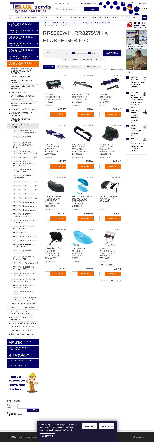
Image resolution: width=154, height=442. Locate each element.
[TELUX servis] (30, 7)
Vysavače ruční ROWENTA (23, 304)
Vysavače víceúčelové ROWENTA (22, 318)
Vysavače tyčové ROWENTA (24, 308)
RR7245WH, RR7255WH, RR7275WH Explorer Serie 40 (25, 152)
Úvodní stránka (10, 18)
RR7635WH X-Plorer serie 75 (24, 186)
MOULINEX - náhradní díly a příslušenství (21, 51)
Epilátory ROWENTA (20, 77)
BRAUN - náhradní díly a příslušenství (20, 25)
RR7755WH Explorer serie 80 (24, 206)
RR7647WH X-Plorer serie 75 (24, 190)
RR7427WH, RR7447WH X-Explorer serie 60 (24, 177)
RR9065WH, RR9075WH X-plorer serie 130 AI (24, 280)
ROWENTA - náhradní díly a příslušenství (20, 64)
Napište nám (128, 18)
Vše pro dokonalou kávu (21, 361)
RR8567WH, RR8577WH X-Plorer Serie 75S (24, 258)
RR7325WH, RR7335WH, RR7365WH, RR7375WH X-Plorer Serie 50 (24, 163)
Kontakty (59, 18)
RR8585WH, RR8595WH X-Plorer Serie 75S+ (24, 268)
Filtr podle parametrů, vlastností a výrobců (82, 59)
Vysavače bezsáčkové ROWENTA (21, 114)
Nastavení (47, 436)
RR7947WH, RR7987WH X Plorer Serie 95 (23, 227)
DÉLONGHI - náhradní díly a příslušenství (21, 31)
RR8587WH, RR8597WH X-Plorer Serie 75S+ (24, 274)
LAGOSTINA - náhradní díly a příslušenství (19, 355)
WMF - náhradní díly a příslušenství (19, 348)
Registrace (142, 3)
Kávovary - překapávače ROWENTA (22, 87)
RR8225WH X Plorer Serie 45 (24, 236)
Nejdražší (76, 67)
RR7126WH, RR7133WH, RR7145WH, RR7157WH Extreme (23, 145)
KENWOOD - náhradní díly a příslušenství (21, 38)
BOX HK (45, 18)
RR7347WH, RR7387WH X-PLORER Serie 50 (24, 171)
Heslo (9, 407)
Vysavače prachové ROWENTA (20, 120)
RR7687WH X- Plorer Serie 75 (25, 198)
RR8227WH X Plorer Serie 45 (24, 241)
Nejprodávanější (92, 67)
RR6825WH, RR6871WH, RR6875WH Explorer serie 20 (24, 132)
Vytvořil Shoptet (141, 437)
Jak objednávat (78, 18)
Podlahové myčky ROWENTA (24, 109)
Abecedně (49, 67)
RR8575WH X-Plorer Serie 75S (25, 263)
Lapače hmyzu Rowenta (22, 96)
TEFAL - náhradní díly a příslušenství (20, 342)
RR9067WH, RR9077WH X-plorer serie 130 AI (24, 287)
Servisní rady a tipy (18, 366)
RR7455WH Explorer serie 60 (24, 182)
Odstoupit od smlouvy (104, 18)
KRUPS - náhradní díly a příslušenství (20, 44)
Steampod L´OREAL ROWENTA (24, 323)
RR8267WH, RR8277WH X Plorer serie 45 (23, 252)
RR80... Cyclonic (19, 232)
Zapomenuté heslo (14, 415)
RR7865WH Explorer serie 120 (25, 210)
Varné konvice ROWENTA (22, 327)
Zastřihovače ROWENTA (22, 331)
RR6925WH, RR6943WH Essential (23, 138)
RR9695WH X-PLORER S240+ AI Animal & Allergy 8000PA (25, 299)
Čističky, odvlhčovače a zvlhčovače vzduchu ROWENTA (22, 71)
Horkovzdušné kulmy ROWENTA (21, 82)
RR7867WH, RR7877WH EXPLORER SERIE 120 (23, 215)
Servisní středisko (26, 18)
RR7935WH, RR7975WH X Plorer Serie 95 (23, 221)
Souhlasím (107, 426)
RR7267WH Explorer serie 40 (24, 157)
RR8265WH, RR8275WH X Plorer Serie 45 (23, 246)
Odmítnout (89, 426)
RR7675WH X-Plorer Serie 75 (25, 194)
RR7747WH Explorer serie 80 (24, 202)
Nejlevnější (63, 67)
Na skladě (51, 52)
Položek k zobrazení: (112, 53)
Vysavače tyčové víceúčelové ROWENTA (21, 313)
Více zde (69, 430)
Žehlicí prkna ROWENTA (22, 334)
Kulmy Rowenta (18, 92)
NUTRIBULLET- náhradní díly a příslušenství (20, 57)
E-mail (9, 405)
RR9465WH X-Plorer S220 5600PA (23, 293)
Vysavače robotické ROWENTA (21, 126)
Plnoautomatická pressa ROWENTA (23, 104)
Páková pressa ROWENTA (23, 100)
